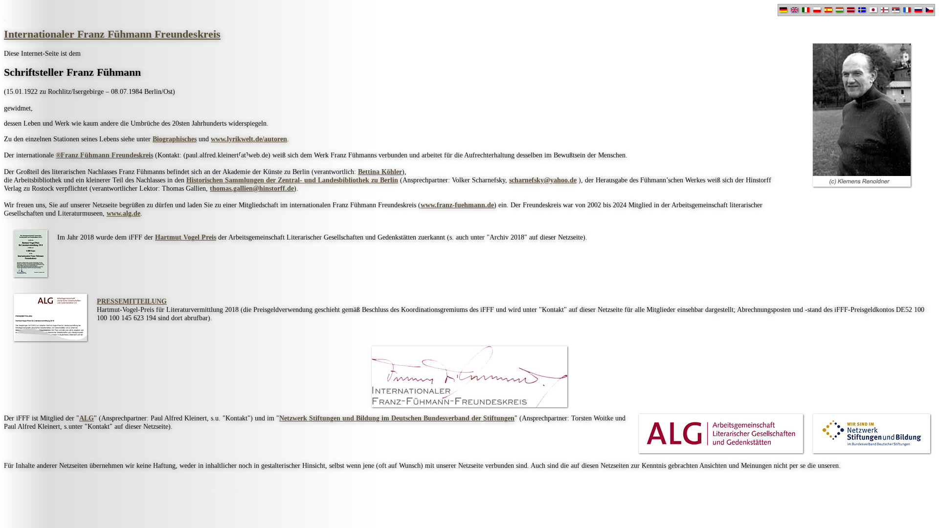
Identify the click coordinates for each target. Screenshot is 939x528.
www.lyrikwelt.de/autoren (249, 139)
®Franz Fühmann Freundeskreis (104, 155)
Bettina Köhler (380, 172)
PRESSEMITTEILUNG (132, 301)
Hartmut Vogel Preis (185, 237)
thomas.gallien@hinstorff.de (252, 188)
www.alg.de (123, 213)
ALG (86, 418)
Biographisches (175, 139)
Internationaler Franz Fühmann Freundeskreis (112, 34)
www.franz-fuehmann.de (457, 205)
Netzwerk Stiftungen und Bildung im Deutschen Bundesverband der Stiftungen (396, 418)
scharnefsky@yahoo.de (543, 180)
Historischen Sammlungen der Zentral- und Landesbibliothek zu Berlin (292, 180)
